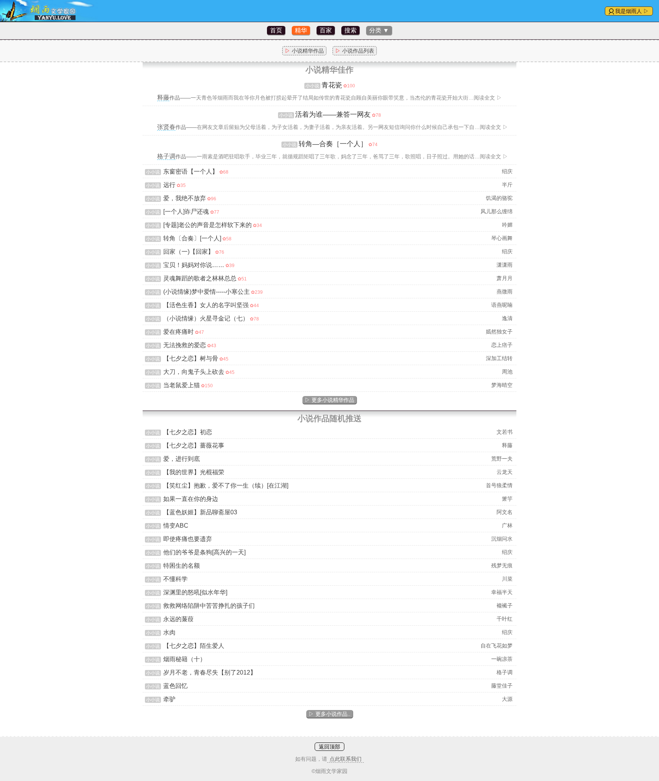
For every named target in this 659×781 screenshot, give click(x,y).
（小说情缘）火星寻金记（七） (206, 318)
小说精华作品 (304, 51)
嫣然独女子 (499, 332)
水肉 (169, 632)
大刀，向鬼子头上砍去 (193, 372)
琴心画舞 (502, 238)
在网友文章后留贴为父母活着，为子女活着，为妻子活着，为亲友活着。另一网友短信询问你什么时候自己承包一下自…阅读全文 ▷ (352, 127)
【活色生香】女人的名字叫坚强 (206, 305)
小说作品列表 (354, 51)
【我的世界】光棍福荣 (193, 472)
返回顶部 (329, 747)
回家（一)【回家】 (188, 251)
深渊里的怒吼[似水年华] (195, 592)
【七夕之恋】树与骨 (190, 358)
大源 (507, 699)
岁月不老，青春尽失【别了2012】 (209, 672)
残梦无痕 (502, 565)
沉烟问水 (502, 539)
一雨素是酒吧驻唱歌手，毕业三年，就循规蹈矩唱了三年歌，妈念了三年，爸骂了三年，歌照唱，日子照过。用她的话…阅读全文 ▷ (352, 156)
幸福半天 (502, 592)
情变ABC (175, 525)
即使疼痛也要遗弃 (187, 539)
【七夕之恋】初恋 (187, 432)
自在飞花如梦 (497, 646)
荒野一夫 (502, 459)
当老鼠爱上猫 (181, 385)
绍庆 (507, 171)
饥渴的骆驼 (499, 198)
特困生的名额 (181, 565)
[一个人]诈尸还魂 (186, 211)
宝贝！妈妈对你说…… (193, 265)
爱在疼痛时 (178, 332)
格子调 (166, 156)
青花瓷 (331, 85)
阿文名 (505, 512)
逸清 (507, 318)
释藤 (163, 97)
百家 (326, 30)
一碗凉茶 (502, 659)
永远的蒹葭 (178, 619)
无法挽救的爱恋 (184, 345)
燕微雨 (505, 291)
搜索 (350, 30)
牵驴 (169, 699)
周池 (507, 372)
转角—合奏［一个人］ (333, 144)
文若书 (505, 432)
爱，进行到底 (181, 459)
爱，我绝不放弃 (184, 198)
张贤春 (166, 127)
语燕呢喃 (502, 305)
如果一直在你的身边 (190, 499)
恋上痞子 (502, 345)
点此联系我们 (346, 759)
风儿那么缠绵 (497, 211)
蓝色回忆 (175, 686)
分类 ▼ (379, 30)
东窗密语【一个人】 (190, 171)
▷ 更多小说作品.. (329, 714)
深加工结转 (499, 358)
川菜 (507, 579)
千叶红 (505, 619)
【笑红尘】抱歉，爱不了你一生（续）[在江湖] (225, 485)
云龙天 (505, 472)
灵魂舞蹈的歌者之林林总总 (199, 278)
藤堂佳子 (502, 686)
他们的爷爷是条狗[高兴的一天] (204, 552)
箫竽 (507, 499)
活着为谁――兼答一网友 (333, 114)
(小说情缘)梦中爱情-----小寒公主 (206, 291)
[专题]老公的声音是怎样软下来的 (207, 225)
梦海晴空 (502, 385)
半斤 (507, 185)
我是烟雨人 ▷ (632, 11)
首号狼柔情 (499, 485)
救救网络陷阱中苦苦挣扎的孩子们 (209, 605)
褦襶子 (505, 605)
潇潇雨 (505, 265)
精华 (301, 30)
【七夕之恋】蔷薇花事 (193, 445)
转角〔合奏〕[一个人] (192, 238)
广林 (507, 525)
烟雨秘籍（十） (184, 659)
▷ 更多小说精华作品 (329, 400)
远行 (169, 185)
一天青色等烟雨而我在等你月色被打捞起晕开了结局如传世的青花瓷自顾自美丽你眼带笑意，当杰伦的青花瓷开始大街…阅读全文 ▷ (346, 98)
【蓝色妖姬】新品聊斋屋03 (200, 512)
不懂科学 (175, 579)
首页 (276, 30)
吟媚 (507, 225)
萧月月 (505, 278)
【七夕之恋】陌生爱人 (193, 646)
